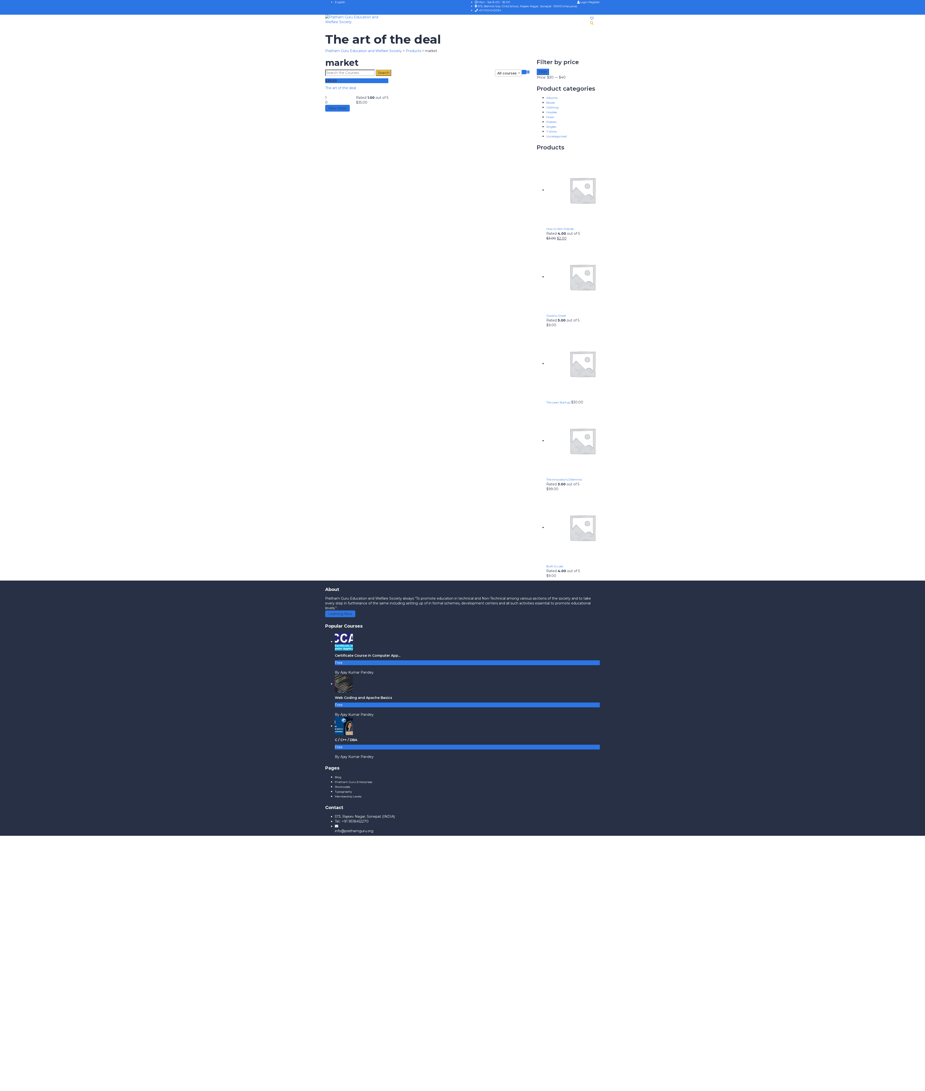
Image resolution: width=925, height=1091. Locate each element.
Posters (551, 122)
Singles (551, 126)
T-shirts (551, 131)
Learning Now (340, 614)
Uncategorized (556, 136)
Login (584, 2)
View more (337, 108)
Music (550, 117)
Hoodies (551, 112)
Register (594, 2)
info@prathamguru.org (354, 831)
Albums (551, 98)
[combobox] (508, 73)
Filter (543, 72)
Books (550, 102)
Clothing (552, 107)
